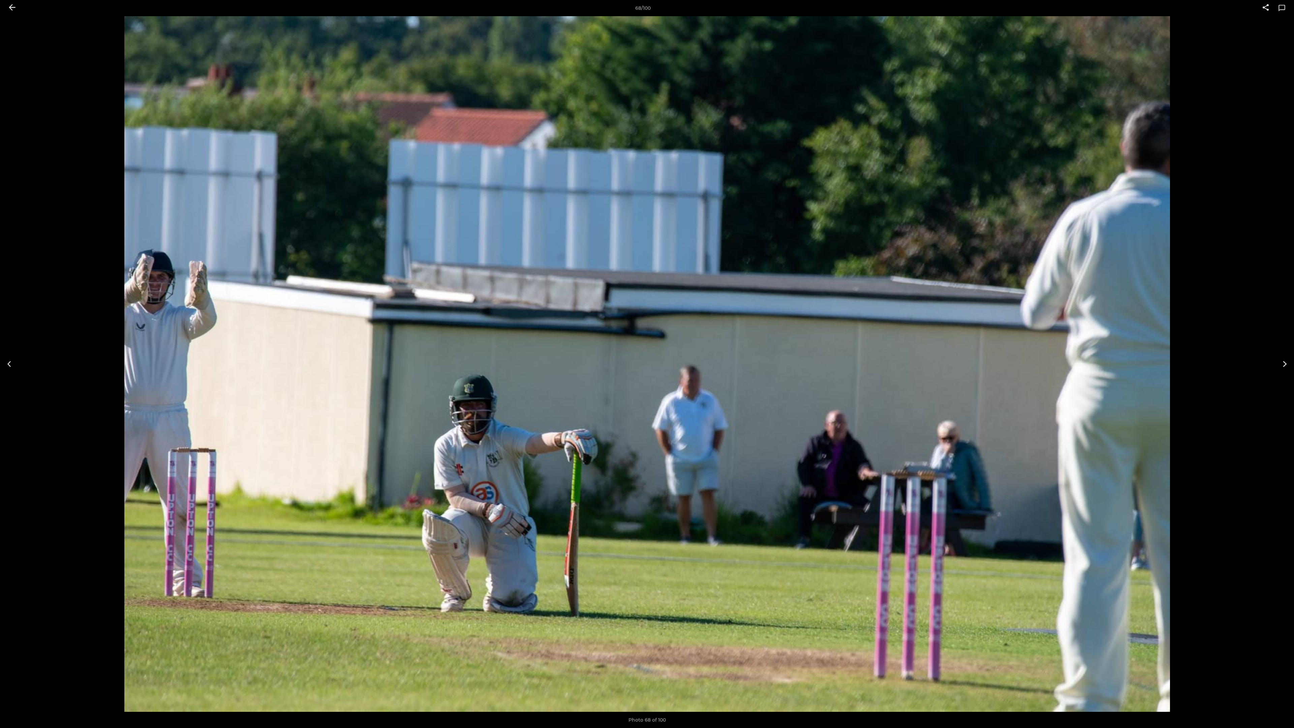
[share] (1266, 8)
